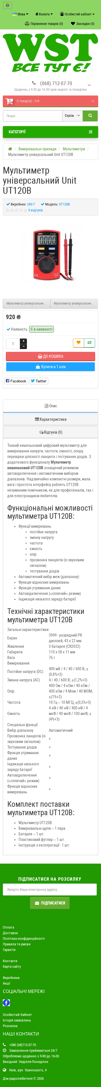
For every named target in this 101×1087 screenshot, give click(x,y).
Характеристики (53, 419)
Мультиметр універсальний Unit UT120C (76, 303)
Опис (53, 406)
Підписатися (53, 903)
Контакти (10, 961)
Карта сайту (12, 966)
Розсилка (10, 1026)
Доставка (10, 933)
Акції (6, 983)
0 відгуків (35, 210)
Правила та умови (17, 944)
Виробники (11, 978)
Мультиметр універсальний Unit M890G (28, 303)
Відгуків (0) (53, 432)
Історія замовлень (17, 1020)
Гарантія (9, 950)
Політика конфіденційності (24, 938)
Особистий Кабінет (17, 1015)
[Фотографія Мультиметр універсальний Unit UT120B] (50, 254)
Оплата (8, 927)
